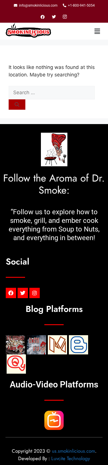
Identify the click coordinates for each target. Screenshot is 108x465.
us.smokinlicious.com (73, 450)
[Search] (17, 104)
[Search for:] (52, 92)
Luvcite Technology (70, 458)
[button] (97, 31)
